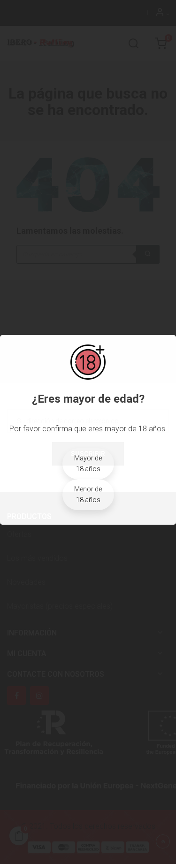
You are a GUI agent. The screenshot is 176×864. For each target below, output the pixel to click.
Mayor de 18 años (88, 463)
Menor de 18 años (88, 494)
